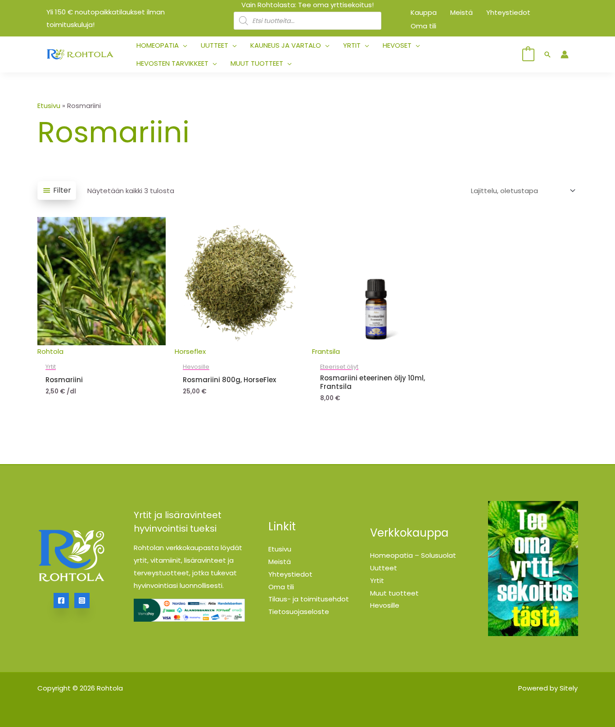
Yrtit (377, 580)
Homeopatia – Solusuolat (413, 555)
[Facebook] (61, 600)
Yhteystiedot (290, 574)
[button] (183, 45)
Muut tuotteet (394, 593)
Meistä (279, 561)
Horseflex (190, 351)
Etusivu (48, 105)
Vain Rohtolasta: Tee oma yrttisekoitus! (307, 4)
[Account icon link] (565, 54)
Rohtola (50, 351)
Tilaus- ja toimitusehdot (308, 599)
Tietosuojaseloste (298, 611)
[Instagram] (82, 600)
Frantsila (326, 351)
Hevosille (384, 605)
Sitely (569, 688)
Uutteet (383, 568)
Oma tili (281, 587)
